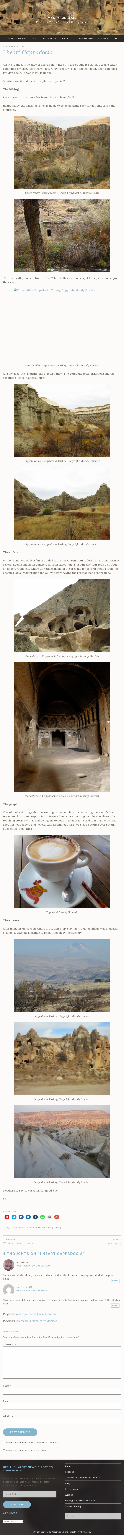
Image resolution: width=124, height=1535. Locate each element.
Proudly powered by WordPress (47, 1532)
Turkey (57, 1227)
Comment (9, 1344)
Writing (66, 38)
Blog (35, 38)
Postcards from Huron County (83, 1477)
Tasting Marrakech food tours (92, 38)
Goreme (30, 1227)
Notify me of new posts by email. (26, 1450)
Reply (115, 1280)
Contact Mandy (73, 1506)
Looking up (114, 1242)
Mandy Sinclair (62, 18)
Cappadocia (19, 1227)
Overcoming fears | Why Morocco (36, 1321)
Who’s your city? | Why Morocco (36, 1314)
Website (8, 1416)
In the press (50, 38)
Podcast (23, 38)
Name (7, 1386)
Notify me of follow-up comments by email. (33, 1442)
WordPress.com (83, 1532)
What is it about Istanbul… (20, 1242)
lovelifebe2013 (24, 1287)
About (10, 38)
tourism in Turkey (44, 1227)
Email (7, 1401)
